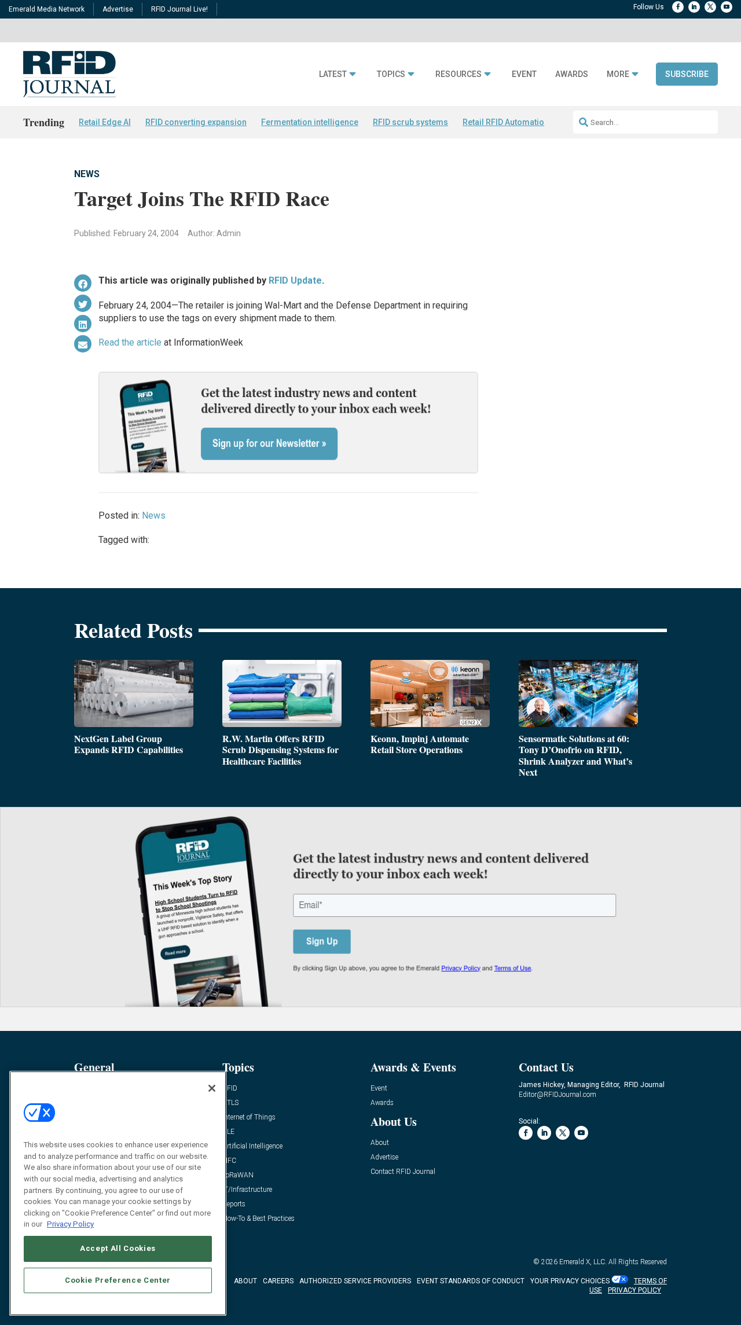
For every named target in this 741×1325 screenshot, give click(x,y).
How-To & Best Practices (258, 1219)
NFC (229, 1161)
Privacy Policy (70, 1224)
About (379, 1143)
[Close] (212, 1088)
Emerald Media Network (47, 9)
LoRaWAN (238, 1175)
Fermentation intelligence (309, 122)
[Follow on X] (710, 7)
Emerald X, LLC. (583, 1262)
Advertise (117, 9)
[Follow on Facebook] (678, 7)
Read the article (130, 342)
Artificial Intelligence (252, 1146)
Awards (571, 74)
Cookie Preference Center (118, 1279)
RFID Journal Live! (179, 9)
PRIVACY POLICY (634, 1290)
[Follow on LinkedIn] (694, 7)
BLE (228, 1132)
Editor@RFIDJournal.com (557, 1095)
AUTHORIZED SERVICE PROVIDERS (355, 1281)
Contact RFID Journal (402, 1172)
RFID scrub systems (410, 122)
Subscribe (687, 74)
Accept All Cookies (118, 1248)
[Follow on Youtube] (726, 7)
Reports (233, 1204)
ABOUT (245, 1281)
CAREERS (278, 1281)
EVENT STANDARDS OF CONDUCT (470, 1281)
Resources (458, 74)
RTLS (230, 1103)
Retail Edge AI (105, 122)
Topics (391, 74)
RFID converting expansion (196, 122)
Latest (333, 74)
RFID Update (295, 280)
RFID (229, 1088)
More (618, 74)
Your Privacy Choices (570, 1281)
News (87, 173)
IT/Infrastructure (247, 1190)
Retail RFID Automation (506, 122)
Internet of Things (249, 1117)
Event (524, 74)
